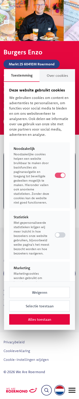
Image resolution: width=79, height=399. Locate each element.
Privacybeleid (14, 342)
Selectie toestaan (40, 306)
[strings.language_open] (59, 390)
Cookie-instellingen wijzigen (26, 359)
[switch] (60, 235)
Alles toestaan (39, 319)
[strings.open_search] (46, 390)
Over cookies (57, 75)
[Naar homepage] (22, 390)
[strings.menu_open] (72, 390)
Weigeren (39, 292)
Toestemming (21, 75)
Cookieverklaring (17, 351)
